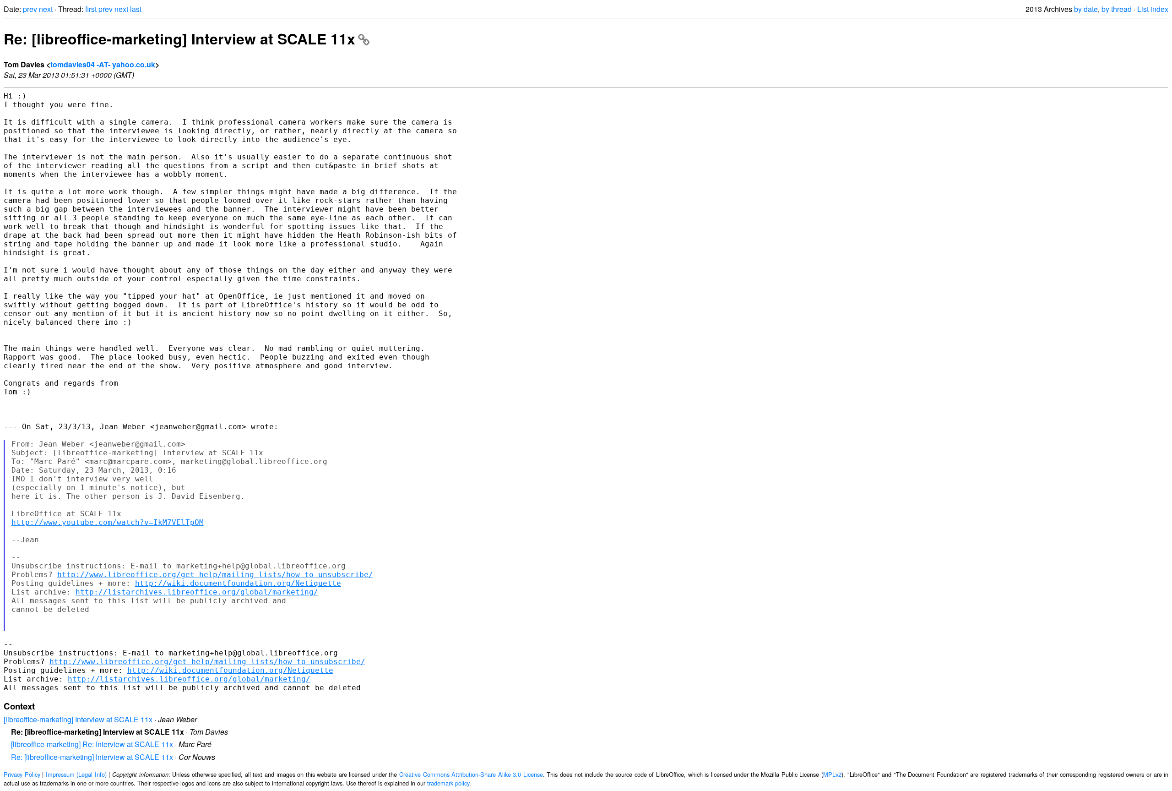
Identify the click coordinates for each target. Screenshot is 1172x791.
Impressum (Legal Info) (76, 774)
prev (30, 9)
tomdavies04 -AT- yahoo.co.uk (102, 64)
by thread (1116, 9)
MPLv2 (832, 774)
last (135, 9)
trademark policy (448, 783)
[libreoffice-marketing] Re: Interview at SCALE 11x (92, 744)
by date (1086, 9)
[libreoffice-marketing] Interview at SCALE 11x (78, 719)
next (46, 9)
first (91, 9)
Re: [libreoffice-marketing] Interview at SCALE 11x (179, 38)
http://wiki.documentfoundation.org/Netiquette (238, 583)
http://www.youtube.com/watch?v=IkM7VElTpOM (107, 522)
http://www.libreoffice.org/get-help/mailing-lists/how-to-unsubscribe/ (215, 574)
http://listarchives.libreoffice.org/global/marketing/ (197, 592)
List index (1152, 9)
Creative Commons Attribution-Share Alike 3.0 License (471, 774)
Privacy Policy (22, 774)
